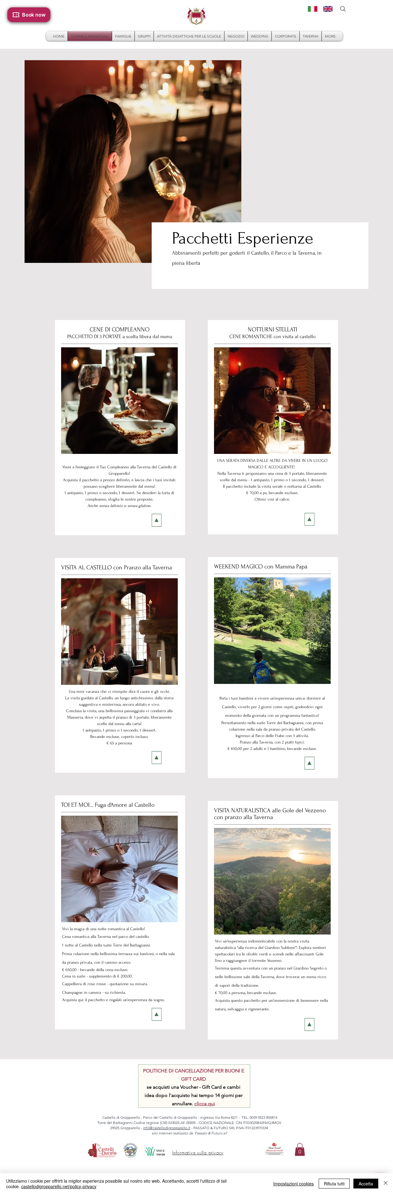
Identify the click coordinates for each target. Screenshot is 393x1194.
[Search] (343, 8)
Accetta (366, 1183)
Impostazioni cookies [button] (293, 1183)
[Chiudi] (385, 1183)
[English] (326, 9)
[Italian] (310, 9)
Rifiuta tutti (334, 1183)
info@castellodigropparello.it (166, 1128)
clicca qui (204, 1103)
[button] (299, 1149)
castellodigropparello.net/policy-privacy (58, 1186)
